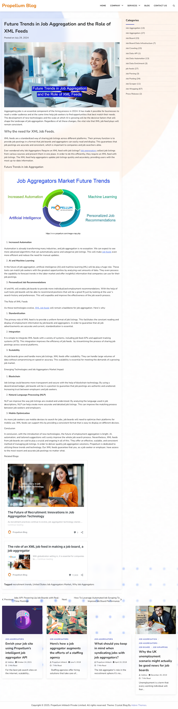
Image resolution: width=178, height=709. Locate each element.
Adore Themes (138, 705)
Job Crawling (131, 48)
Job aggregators (89, 150)
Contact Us (160, 5)
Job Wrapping (132, 89)
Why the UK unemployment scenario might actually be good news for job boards (155, 661)
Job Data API (132, 53)
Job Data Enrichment (135, 63)
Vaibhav (11, 662)
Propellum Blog (19, 5)
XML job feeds (42, 307)
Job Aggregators (133, 33)
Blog (147, 5)
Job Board (130, 38)
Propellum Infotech (59, 662)
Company (115, 5)
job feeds (106, 251)
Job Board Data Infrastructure (139, 43)
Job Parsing (131, 73)
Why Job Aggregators (83, 584)
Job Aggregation (133, 28)
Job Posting (131, 78)
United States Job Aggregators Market (52, 584)
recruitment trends (22, 584)
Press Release (132, 94)
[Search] (174, 6)
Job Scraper (131, 83)
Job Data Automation (135, 58)
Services (132, 5)
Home (103, 5)
